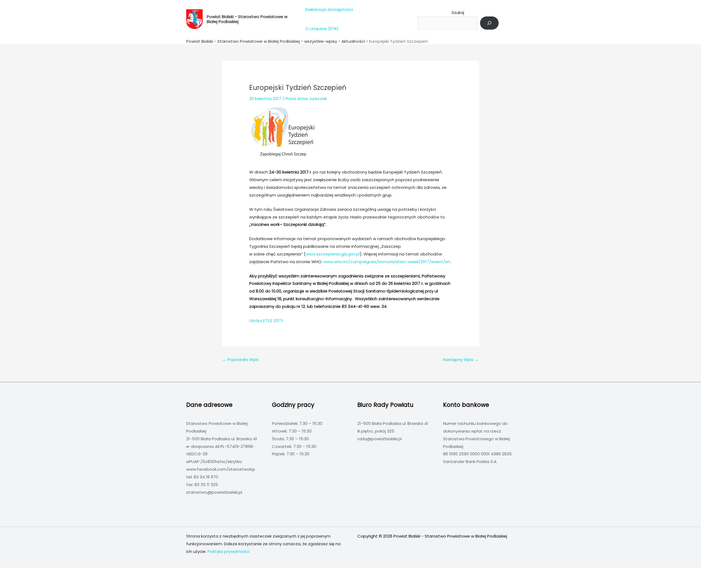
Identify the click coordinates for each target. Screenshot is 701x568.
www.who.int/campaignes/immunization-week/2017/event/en (386, 262)
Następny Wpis (461, 359)
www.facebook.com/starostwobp (220, 469)
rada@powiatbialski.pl (379, 439)
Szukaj (458, 12)
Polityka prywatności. (229, 551)
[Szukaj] (489, 23)
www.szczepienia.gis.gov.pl (333, 254)
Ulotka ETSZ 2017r (266, 320)
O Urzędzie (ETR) (322, 29)
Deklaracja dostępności (329, 9)
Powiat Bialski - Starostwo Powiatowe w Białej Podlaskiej (247, 19)
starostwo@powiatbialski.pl (214, 492)
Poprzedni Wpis (240, 359)
